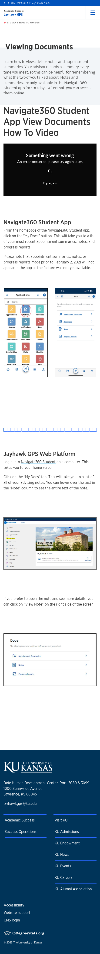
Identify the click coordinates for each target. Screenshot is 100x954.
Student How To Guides (23, 22)
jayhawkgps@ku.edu (20, 803)
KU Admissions (67, 831)
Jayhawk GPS (13, 14)
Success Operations (21, 831)
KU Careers (64, 877)
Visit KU (61, 820)
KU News (62, 854)
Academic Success (14, 10)
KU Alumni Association (73, 889)
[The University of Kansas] (27, 770)
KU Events (63, 866)
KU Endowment (67, 843)
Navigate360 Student (38, 461)
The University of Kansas (27, 942)
